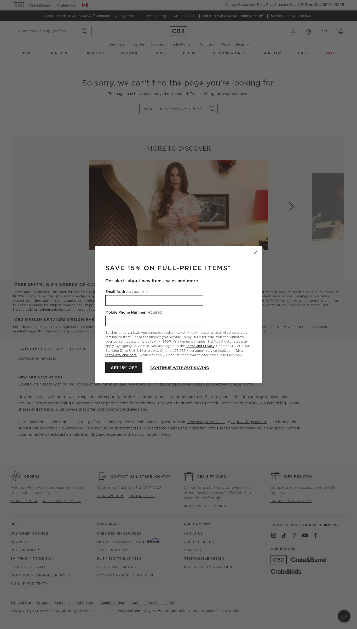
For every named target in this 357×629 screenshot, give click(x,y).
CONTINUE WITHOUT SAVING (179, 367)
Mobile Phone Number (133, 312)
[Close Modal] (255, 252)
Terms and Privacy (200, 346)
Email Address (126, 291)
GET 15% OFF (124, 367)
